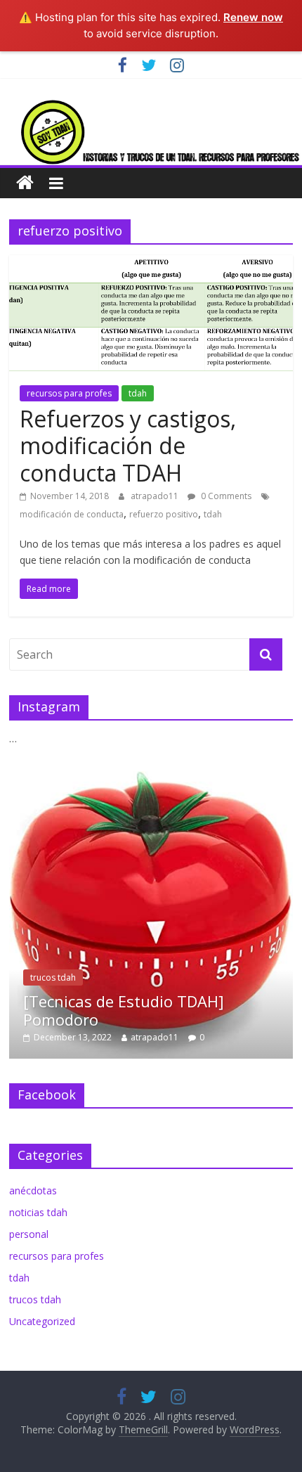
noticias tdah (38, 1212)
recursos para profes (69, 393)
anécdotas (33, 1190)
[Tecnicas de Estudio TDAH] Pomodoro (123, 1010)
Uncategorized (42, 1321)
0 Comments (225, 496)
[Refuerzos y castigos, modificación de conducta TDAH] (151, 263)
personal (28, 1234)
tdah (138, 393)
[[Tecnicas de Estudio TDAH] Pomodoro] (151, 778)
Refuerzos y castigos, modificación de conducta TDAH (128, 445)
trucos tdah (53, 977)
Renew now (253, 17)
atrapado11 (155, 496)
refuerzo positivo (163, 514)
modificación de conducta (72, 514)
